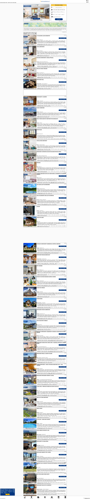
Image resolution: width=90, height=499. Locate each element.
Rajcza (25, 163)
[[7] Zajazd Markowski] (29, 112)
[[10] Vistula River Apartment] (29, 145)
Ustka (24, 343)
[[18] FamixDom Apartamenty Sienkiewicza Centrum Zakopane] (29, 248)
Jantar (25, 152)
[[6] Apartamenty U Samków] (29, 101)
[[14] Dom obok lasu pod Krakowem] (29, 189)
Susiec (24, 387)
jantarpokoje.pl (45, 1)
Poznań (25, 47)
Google (13, 489)
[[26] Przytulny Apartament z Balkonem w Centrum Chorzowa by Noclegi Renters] (29, 336)
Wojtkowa (25, 409)
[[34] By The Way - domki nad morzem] (29, 424)
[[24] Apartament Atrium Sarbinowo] (29, 314)
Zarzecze (25, 36)
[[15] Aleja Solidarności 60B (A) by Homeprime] (29, 200)
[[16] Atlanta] (29, 211)
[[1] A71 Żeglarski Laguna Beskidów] (29, 40)
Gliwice (25, 174)
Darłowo (25, 453)
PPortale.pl (4, 498)
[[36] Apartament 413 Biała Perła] (29, 445)
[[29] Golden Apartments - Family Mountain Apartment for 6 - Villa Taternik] (29, 369)
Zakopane (25, 97)
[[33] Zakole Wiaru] (29, 413)
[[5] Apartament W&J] (29, 84)
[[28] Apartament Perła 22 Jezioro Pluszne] (29, 358)
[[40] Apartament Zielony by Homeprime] (29, 489)
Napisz (89, 498)
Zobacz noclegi (62, 99)
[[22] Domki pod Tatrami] (29, 292)
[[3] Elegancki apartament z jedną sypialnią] (29, 62)
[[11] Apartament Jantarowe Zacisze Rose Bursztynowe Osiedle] (29, 156)
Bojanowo (25, 108)
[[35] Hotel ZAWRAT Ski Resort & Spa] (29, 434)
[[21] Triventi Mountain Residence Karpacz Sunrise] (29, 281)
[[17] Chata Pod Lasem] (29, 222)
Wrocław (25, 119)
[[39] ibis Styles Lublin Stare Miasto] (29, 478)
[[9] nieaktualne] (29, 134)
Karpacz (25, 277)
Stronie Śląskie (26, 442)
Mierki (25, 354)
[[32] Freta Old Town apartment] (29, 402)
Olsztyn (25, 130)
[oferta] (26, 44)
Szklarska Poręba (26, 80)
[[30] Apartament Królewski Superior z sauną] (29, 380)
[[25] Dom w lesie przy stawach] (29, 325)
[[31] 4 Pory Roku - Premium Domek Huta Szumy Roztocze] (29, 391)
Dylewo (25, 321)
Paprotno (25, 420)
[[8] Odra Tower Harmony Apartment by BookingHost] (29, 123)
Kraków (25, 69)
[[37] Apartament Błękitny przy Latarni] (29, 456)
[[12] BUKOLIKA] (29, 167)
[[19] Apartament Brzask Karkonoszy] (29, 259)
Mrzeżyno (25, 207)
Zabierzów (25, 185)
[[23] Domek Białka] (29, 303)
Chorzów (25, 332)
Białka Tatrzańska (26, 299)
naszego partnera (48, 88)
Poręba (25, 218)
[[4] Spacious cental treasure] (29, 73)
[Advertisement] (45, 235)
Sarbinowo (25, 310)
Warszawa (25, 58)
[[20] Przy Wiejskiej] (29, 270)
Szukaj (59, 19)
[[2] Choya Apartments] (29, 51)
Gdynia (25, 266)
